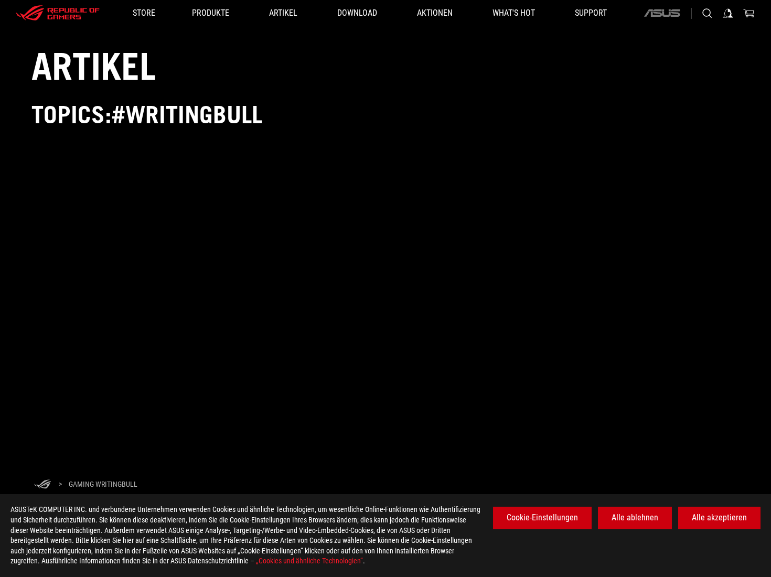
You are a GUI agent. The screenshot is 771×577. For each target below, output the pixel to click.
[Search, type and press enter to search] (707, 13)
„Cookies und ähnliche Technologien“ (309, 561)
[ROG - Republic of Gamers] (58, 13)
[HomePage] (42, 484)
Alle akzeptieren (719, 517)
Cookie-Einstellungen (542, 517)
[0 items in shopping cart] (749, 13)
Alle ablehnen (635, 517)
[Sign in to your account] (728, 13)
